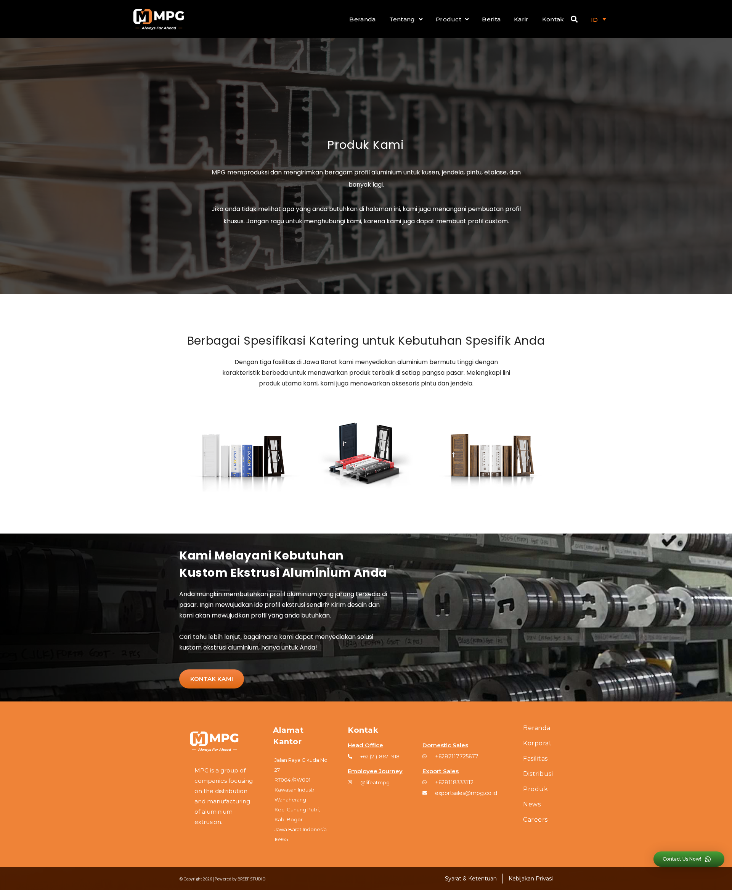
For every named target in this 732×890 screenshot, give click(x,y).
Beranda (362, 19)
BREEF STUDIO (252, 879)
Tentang (402, 19)
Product (448, 19)
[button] (211, 678)
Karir (521, 19)
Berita (491, 19)
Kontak (553, 19)
